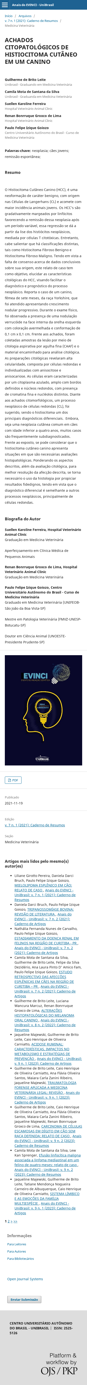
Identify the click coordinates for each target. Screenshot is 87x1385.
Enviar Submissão (24, 1299)
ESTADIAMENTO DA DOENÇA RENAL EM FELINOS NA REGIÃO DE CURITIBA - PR (46, 940)
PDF (15, 780)
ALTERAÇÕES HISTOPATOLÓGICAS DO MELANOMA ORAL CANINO (44, 1015)
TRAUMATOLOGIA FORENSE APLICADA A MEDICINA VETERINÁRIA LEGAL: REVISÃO (45, 1087)
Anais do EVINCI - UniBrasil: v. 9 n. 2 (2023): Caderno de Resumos (47, 1141)
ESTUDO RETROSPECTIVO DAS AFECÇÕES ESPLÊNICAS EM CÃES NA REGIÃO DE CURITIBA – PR (44, 979)
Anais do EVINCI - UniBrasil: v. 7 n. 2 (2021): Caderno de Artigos (43, 919)
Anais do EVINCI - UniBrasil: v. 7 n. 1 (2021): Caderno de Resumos (45, 895)
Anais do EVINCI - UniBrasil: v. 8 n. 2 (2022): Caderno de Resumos (45, 1025)
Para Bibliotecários (20, 1258)
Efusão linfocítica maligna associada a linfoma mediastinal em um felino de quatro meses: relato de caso (47, 1160)
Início (9, 16)
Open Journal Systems (25, 1279)
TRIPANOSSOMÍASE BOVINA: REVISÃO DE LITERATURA (44, 911)
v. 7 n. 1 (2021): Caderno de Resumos (31, 21)
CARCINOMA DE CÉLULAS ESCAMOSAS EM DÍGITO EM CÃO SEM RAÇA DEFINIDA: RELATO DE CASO (48, 1131)
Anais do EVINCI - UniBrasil (33, 5)
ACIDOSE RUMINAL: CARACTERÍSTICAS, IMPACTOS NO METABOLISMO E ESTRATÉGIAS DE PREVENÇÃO (42, 1051)
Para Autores (16, 1251)
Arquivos (25, 16)
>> (15, 1221)
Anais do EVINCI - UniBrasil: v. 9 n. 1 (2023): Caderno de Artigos (48, 1061)
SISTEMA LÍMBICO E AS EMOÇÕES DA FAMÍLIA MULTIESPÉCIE (47, 1198)
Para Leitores (16, 1244)
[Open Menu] (5, 5)
